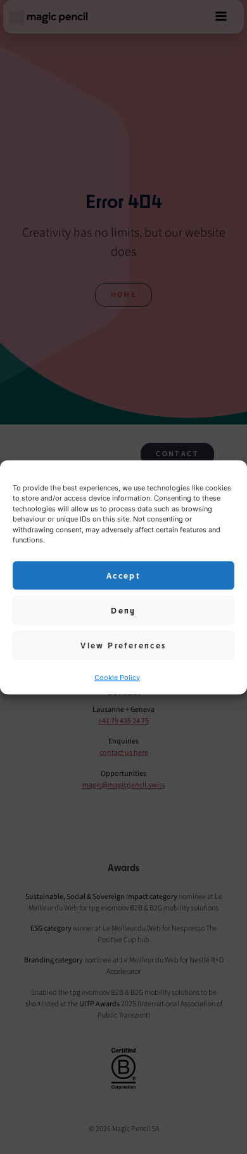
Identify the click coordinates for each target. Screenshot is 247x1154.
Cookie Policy (117, 676)
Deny (123, 610)
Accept (123, 575)
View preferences (123, 645)
